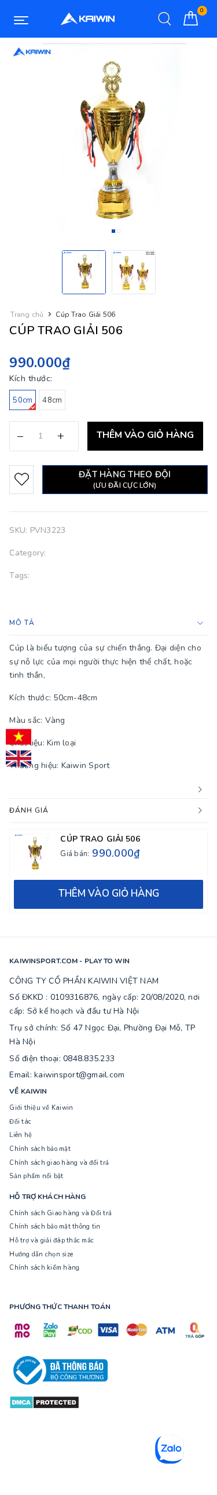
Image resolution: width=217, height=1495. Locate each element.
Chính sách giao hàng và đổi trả (59, 1162)
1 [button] (113, 231)
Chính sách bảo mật (40, 1149)
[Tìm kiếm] (165, 19)
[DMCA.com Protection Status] (44, 1401)
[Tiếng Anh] (18, 759)
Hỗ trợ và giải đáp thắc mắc (51, 1240)
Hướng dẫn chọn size (41, 1254)
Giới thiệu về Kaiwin (41, 1107)
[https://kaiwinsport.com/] (87, 18)
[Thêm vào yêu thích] (21, 480)
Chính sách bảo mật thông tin (54, 1226)
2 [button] (118, 231)
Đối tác (20, 1121)
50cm (22, 400)
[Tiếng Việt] (18, 737)
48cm (52, 400)
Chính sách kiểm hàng (44, 1267)
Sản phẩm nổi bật (36, 1176)
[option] (108, 142)
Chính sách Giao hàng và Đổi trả (60, 1213)
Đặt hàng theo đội (125, 479)
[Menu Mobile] (21, 19)
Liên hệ (20, 1135)
